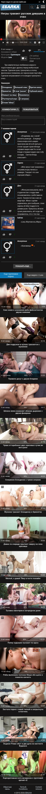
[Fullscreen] (44, 42)
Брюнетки (6, 91)
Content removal (39, 788)
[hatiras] (8, 224)
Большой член (21, 87)
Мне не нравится (29, 50)
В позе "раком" (20, 91)
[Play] (23, 29)
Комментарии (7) (10, 109)
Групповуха (15, 55)
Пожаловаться (30, 109)
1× (30, 42)
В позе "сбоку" (8, 102)
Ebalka (28, 793)
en (39, 2)
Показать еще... (23, 266)
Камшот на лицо (9, 95)
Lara (10, 57)
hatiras (20, 218)
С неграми (24, 99)
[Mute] (7, 42)
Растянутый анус (9, 99)
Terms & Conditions (23, 788)
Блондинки (7, 87)
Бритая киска (36, 87)
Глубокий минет (36, 91)
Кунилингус (24, 95)
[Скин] (39, 42)
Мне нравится (23, 50)
